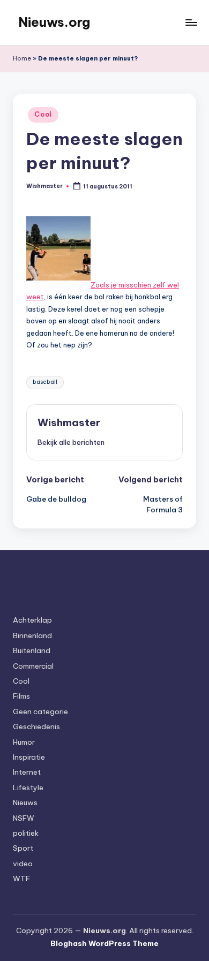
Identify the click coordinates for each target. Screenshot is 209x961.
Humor (24, 742)
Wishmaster (69, 422)
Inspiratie (29, 757)
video (23, 863)
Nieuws (25, 802)
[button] (71, 442)
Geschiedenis (36, 726)
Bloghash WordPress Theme (104, 943)
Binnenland (32, 635)
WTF (21, 878)
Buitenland (31, 650)
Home (22, 58)
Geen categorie (40, 711)
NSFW (23, 818)
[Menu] (190, 22)
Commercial (33, 666)
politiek (26, 833)
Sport (23, 848)
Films (21, 696)
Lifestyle (28, 787)
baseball (45, 382)
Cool (43, 114)
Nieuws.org (54, 22)
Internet (27, 772)
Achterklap (32, 620)
